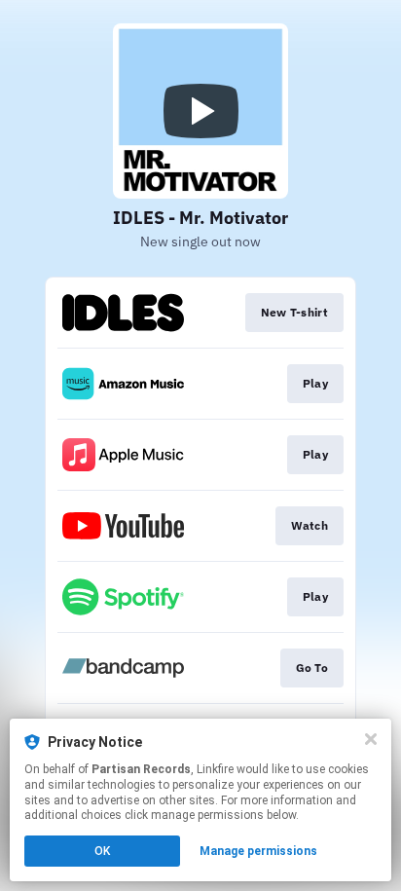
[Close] (370, 739)
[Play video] (200, 111)
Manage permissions (258, 851)
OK (102, 851)
